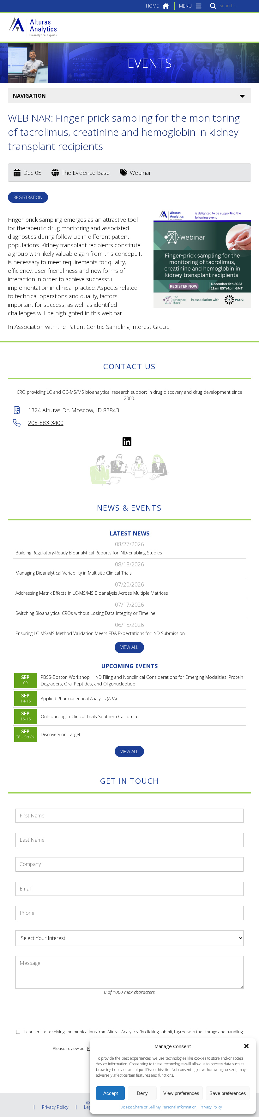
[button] (246, 1046)
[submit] (213, 5)
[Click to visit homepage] (32, 27)
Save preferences (227, 1093)
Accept (110, 1093)
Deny (142, 1093)
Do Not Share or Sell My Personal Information (158, 1107)
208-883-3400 (45, 423)
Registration (28, 197)
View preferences (181, 1093)
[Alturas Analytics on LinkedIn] (127, 442)
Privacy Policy (211, 1107)
